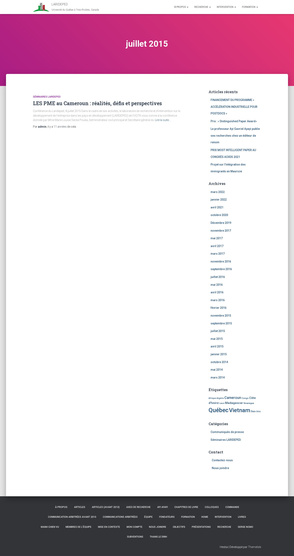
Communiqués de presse (227, 432)
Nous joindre (220, 468)
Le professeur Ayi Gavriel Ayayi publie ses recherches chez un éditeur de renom (235, 135)
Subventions (135, 536)
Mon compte (134, 527)
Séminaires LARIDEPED (47, 96)
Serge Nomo (245, 527)
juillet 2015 (218, 331)
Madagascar (234, 403)
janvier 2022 (219, 199)
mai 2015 (217, 338)
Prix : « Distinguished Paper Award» (234, 121)
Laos (221, 403)
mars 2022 (218, 192)
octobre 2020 (219, 215)
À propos (180, 7)
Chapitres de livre (186, 507)
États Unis (256, 411)
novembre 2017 (221, 230)
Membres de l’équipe (78, 527)
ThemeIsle (254, 547)
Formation (249, 7)
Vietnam (239, 410)
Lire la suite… (163, 120)
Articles (79, 507)
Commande (232, 507)
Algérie (220, 398)
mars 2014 (218, 377)
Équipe (148, 517)
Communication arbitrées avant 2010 (72, 517)
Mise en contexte (109, 527)
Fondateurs (167, 517)
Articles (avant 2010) (106, 507)
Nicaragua (249, 403)
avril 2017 (217, 246)
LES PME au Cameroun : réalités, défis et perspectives (97, 103)
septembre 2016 (221, 269)
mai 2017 (217, 238)
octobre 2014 (219, 362)
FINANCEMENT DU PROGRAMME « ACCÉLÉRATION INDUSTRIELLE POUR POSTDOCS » (234, 106)
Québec (218, 410)
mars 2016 (218, 300)
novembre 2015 (221, 315)
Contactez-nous (222, 460)
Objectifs (179, 527)
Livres (242, 517)
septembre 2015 (221, 323)
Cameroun (232, 398)
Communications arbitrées (120, 517)
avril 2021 (217, 207)
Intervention (225, 7)
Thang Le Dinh (158, 536)
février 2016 (218, 307)
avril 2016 (217, 292)
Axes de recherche (138, 507)
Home (204, 517)
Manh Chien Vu (50, 527)
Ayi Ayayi (162, 507)
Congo (245, 398)
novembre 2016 (221, 261)
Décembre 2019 (221, 222)
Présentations (201, 527)
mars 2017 (218, 253)
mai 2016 (217, 284)
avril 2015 (217, 346)
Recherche (201, 7)
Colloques (212, 507)
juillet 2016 (218, 277)
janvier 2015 (219, 354)
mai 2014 (217, 369)
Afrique (212, 398)
